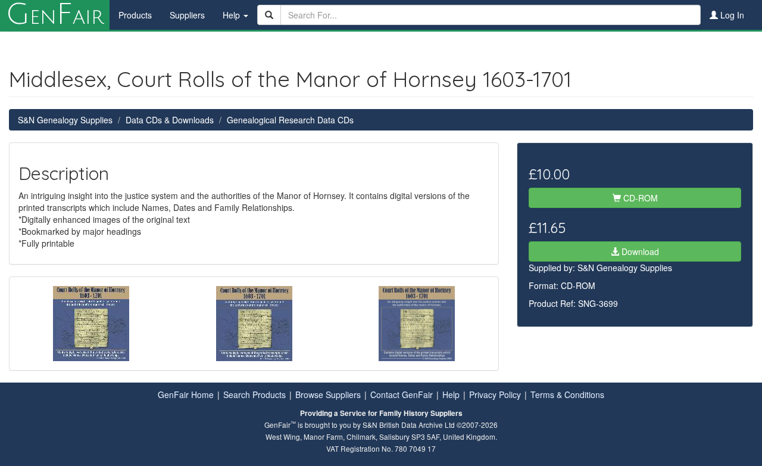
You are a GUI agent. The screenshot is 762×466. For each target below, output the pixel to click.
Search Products (254, 394)
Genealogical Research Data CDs (290, 120)
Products (135, 15)
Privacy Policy (495, 394)
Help (451, 394)
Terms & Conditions (567, 394)
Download (639, 251)
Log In (731, 15)
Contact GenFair (401, 394)
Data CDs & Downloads (170, 120)
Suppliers (187, 15)
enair (55, 15)
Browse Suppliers (328, 394)
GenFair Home (186, 394)
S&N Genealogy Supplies (65, 120)
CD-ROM (639, 198)
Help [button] (232, 15)
